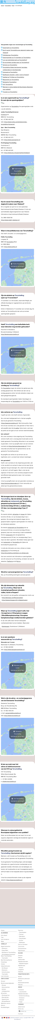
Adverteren (21, 1007)
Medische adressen (24, 978)
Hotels (3, 964)
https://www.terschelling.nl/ (9, 423)
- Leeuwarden (22, 991)
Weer (2, 941)
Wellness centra (5, 1003)
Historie (20, 971)
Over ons (21, 1009)
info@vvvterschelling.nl (9, 781)
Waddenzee (21, 965)
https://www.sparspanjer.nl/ (12, 140)
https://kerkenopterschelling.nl (10, 334)
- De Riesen (4, 968)
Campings (4, 962)
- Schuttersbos (5, 972)
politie (17, 428)
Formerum (4, 114)
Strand (3, 981)
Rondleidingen (5, 1007)
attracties (15, 514)
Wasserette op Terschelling (11, 79)
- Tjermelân (4, 958)
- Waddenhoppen (23, 963)
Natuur (3, 1005)
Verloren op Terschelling (10, 65)
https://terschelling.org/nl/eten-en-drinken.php (14, 553)
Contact (20, 1014)
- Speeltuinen (5, 999)
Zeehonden (21, 959)
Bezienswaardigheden (7, 983)
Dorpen (20, 955)
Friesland (21, 989)
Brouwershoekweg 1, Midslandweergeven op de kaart (17, 352)
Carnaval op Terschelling (10, 72)
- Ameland (21, 998)
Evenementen (22, 948)
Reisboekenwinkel (23, 982)
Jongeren (21, 969)
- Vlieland (21, 1000)
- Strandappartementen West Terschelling (8, 955)
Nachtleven (21, 950)
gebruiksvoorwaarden (14, 1017)
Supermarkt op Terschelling (11, 47)
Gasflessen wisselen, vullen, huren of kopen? (16, 74)
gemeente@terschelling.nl (13, 713)
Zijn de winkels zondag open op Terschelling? (16, 62)
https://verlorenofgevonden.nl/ (17, 446)
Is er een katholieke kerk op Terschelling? (15, 60)
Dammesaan (5, 626)
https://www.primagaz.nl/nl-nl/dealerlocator (15, 600)
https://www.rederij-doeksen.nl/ (10, 220)
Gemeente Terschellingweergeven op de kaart (17, 734)
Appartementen (5, 946)
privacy (21, 1017)
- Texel (20, 1002)
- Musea (3, 985)
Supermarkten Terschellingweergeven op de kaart (17, 171)
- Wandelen (21, 936)
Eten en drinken (22, 944)
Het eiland (4, 935)
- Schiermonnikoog (23, 996)
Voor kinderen (5, 939)
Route (20, 976)
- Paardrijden (22, 938)
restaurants (15, 501)
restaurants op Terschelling (16, 527)
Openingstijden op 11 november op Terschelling (16, 57)
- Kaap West (4, 950)
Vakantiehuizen (5, 966)
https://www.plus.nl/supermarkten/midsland (17, 153)
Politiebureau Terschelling (10, 55)
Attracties (4, 993)
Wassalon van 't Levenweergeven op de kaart (17, 668)
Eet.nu (19, 561)
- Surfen (20, 940)
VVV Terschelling (8, 84)
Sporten (20, 930)
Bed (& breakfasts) (6, 960)
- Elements (4, 948)
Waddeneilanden (23, 961)
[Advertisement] (17, 25)
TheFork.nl (10, 561)
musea (22, 514)
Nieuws (20, 984)
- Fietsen (21, 934)
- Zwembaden (22, 932)
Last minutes (5, 976)
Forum (20, 980)
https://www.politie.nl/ (10, 247)
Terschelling (23, 98)
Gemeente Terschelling (9, 82)
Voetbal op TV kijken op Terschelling (13, 77)
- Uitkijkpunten (5, 991)
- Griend (20, 967)
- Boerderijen (5, 997)
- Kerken (3, 989)
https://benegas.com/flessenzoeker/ (12, 597)
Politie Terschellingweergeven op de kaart (17, 265)
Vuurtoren (21, 946)
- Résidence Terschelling (8, 952)
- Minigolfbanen (5, 1001)
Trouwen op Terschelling (10, 92)
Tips (2, 937)
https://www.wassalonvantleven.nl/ (14, 649)
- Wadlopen (21, 942)
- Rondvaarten (5, 995)
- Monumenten (5, 987)
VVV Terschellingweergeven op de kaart (17, 800)
